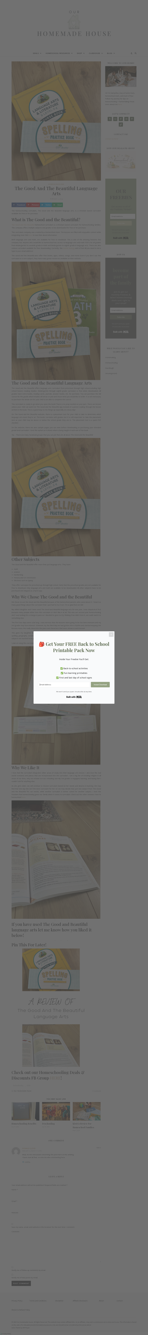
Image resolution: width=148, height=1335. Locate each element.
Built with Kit (74, 697)
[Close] (111, 634)
